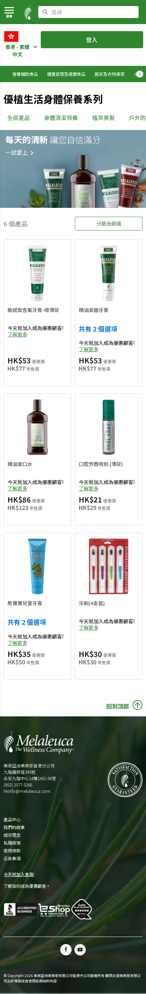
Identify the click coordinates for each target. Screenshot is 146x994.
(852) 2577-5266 (18, 785)
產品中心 (12, 819)
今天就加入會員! (19, 874)
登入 (91, 39)
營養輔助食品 (25, 74)
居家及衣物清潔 (109, 74)
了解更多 (17, 334)
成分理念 (12, 835)
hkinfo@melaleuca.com (27, 791)
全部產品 (18, 117)
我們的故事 (14, 827)
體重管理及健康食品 (66, 74)
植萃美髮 (103, 117)
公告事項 (12, 858)
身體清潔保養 (61, 117)
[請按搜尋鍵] (45, 12)
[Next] (139, 74)
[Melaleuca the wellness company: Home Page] (27, 12)
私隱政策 (12, 843)
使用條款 (12, 850)
